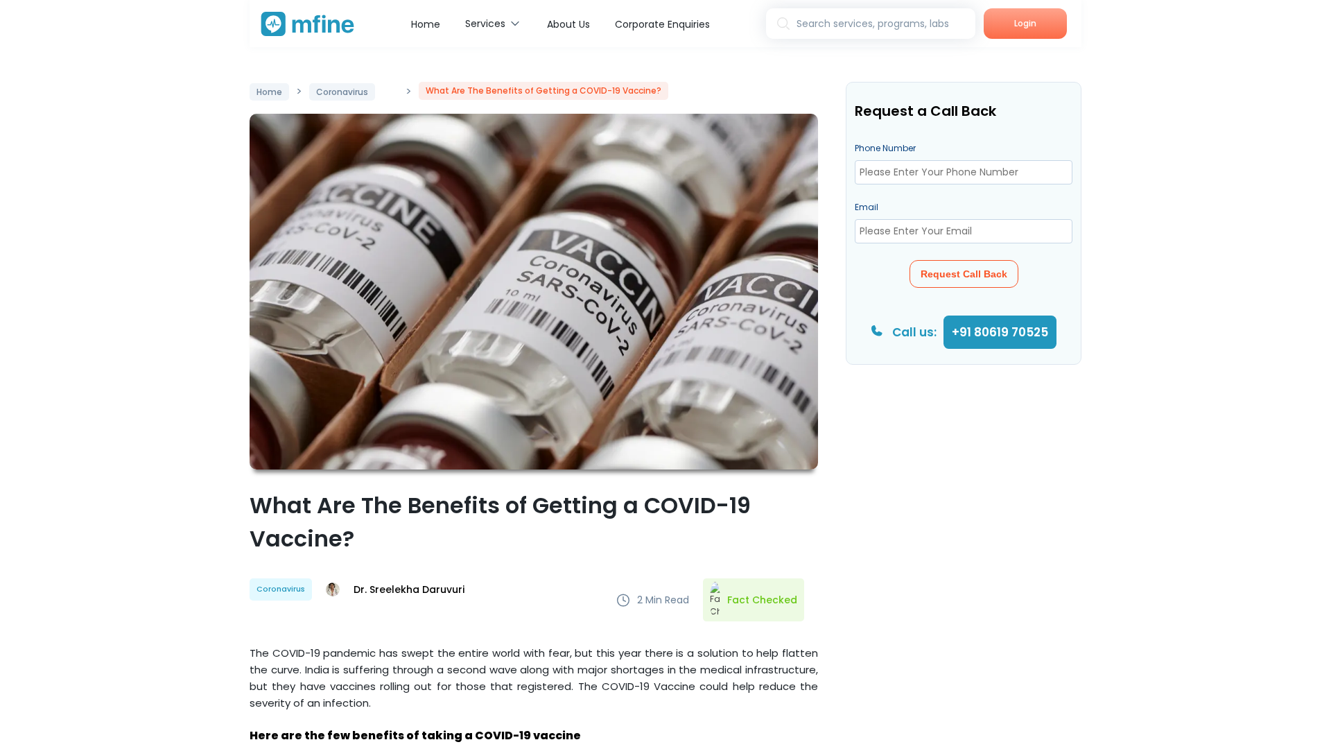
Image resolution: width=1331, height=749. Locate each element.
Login (1025, 23)
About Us (568, 24)
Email (866, 207)
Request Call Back (964, 273)
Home (425, 24)
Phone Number (885, 148)
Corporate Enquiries (662, 24)
